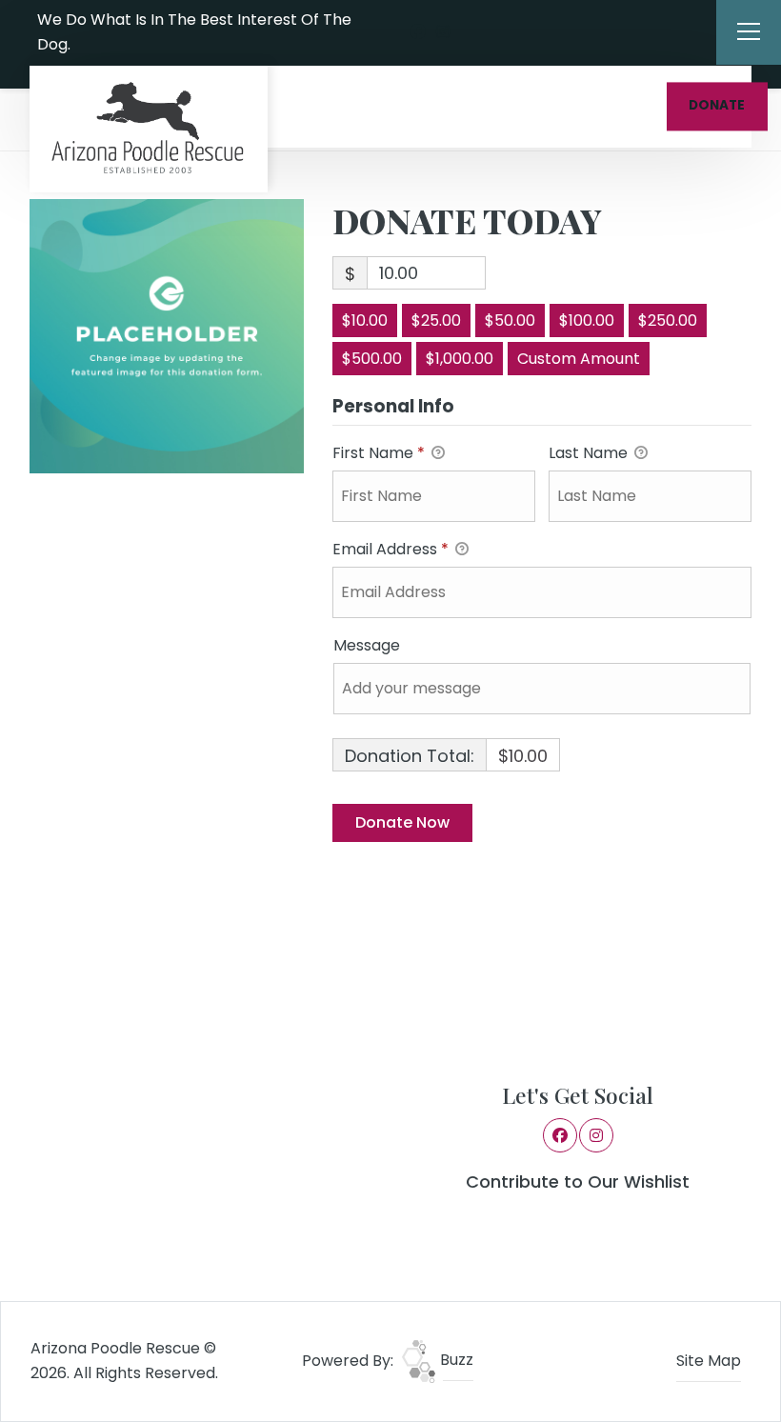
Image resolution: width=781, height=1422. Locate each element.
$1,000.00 (459, 359)
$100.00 (586, 320)
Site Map (708, 1361)
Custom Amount (578, 359)
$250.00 (667, 320)
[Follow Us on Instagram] (443, 32)
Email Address (390, 549)
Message (366, 645)
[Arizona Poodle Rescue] (148, 129)
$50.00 (510, 320)
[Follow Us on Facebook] (418, 32)
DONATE (717, 106)
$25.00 (436, 320)
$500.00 (372, 359)
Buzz (454, 1360)
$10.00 (365, 320)
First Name (378, 453)
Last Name (590, 453)
